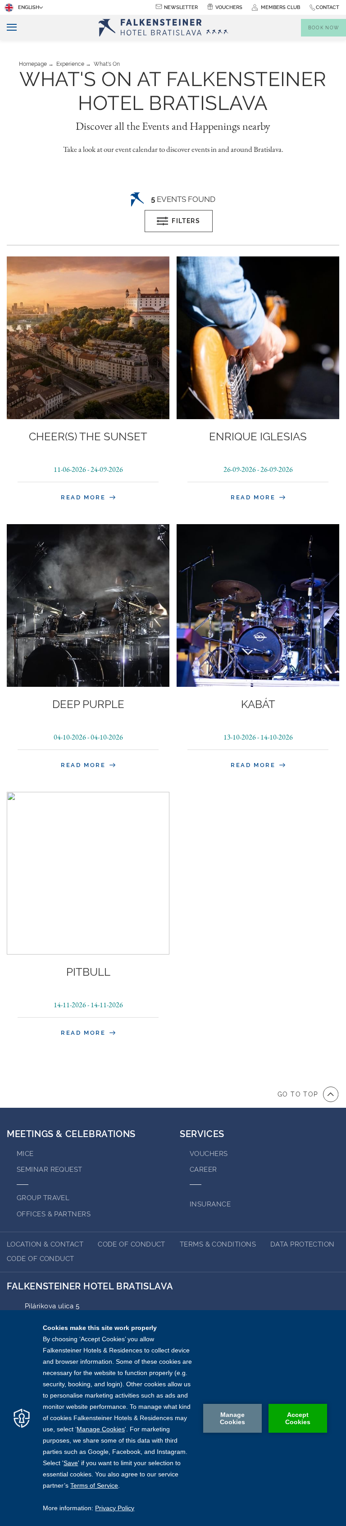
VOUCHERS (209, 1154)
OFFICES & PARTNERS (54, 1214)
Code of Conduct (131, 1244)
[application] (173, 1418)
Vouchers (228, 7)
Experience (70, 64)
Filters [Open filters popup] (186, 220)
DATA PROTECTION (302, 1244)
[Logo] (166, 28)
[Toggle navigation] (8, 28)
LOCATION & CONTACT (45, 1244)
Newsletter (181, 7)
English (28, 7)
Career (203, 1169)
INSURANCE (210, 1204)
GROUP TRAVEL (43, 1198)
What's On (107, 64)
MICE (25, 1154)
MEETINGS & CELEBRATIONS (71, 1134)
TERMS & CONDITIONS (218, 1244)
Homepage (33, 64)
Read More (84, 497)
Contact (327, 7)
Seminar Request (49, 1169)
